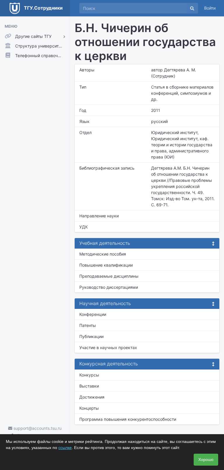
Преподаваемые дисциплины (109, 276)
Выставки (89, 385)
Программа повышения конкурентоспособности (127, 419)
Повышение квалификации (106, 265)
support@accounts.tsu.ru (37, 428)
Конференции (92, 314)
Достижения (91, 397)
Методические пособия (102, 253)
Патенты (87, 325)
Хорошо (206, 459)
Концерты (89, 408)
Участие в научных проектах (108, 347)
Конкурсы (89, 374)
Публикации (91, 336)
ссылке (65, 447)
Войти (210, 8)
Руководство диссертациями (108, 287)
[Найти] (192, 8)
